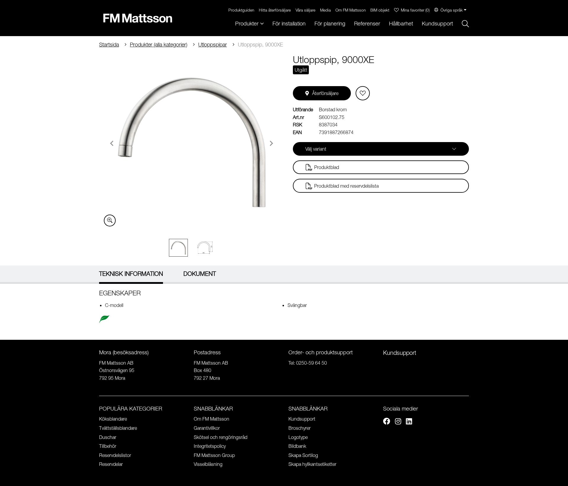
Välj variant (315, 149)
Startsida (109, 44)
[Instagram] (398, 422)
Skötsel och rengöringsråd (220, 437)
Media (325, 9)
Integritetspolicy (210, 446)
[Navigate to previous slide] (111, 143)
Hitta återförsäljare (275, 9)
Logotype (298, 437)
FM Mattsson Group (214, 455)
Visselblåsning (208, 464)
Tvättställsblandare (118, 428)
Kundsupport (437, 23)
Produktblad (326, 167)
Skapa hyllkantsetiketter (312, 464)
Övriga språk (451, 9)
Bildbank (297, 446)
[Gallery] (191, 142)
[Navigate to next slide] (271, 143)
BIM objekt (379, 9)
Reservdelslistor (115, 455)
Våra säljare (305, 9)
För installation (289, 23)
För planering (329, 23)
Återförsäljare (325, 93)
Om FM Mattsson (350, 9)
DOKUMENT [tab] (199, 273)
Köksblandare (113, 419)
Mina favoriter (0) (415, 9)
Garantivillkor (207, 428)
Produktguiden (241, 9)
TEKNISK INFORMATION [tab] (131, 273)
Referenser (367, 23)
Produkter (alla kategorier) (158, 44)
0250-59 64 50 (311, 363)
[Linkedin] (409, 422)
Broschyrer (299, 428)
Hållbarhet (401, 23)
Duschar (107, 437)
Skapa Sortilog (303, 455)
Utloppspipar (212, 44)
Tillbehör (107, 446)
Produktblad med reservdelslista (346, 186)
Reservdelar (111, 464)
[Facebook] (386, 422)
